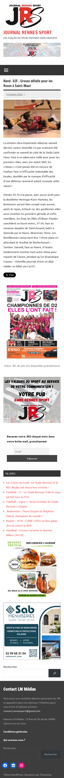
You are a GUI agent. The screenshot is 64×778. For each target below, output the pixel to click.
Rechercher (10, 666)
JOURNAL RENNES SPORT (27, 32)
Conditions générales (15, 731)
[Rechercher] (54, 673)
